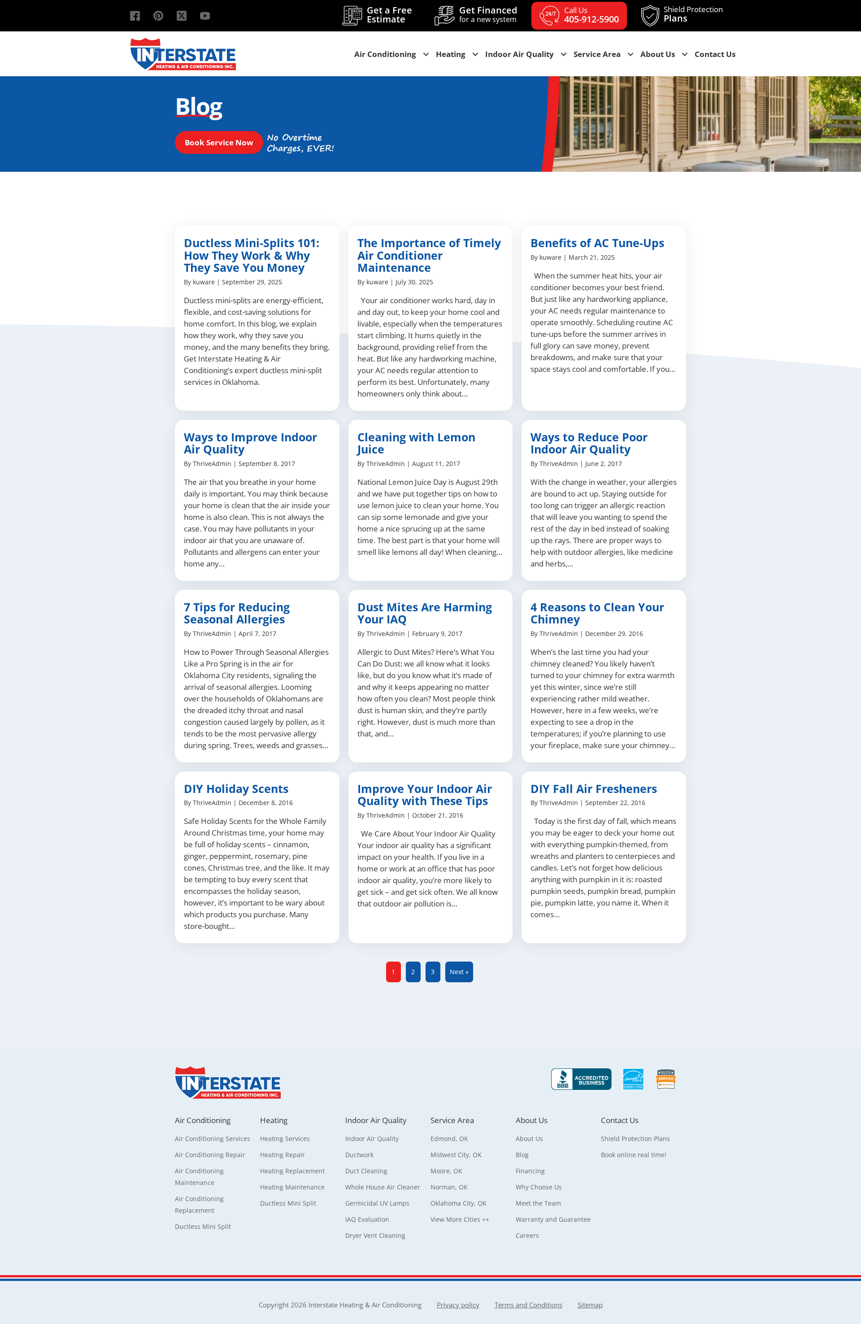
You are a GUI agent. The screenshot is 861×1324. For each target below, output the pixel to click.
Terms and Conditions (528, 1304)
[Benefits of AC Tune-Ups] (604, 318)
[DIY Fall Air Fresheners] (604, 857)
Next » (459, 971)
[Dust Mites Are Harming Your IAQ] (430, 676)
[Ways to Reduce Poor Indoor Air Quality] (604, 500)
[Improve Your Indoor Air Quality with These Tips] (430, 857)
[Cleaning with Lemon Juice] (430, 500)
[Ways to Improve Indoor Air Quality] (257, 500)
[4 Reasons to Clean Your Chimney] (604, 676)
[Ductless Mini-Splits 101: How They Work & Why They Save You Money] (257, 318)
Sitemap (590, 1304)
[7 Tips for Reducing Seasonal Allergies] (257, 676)
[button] (135, 16)
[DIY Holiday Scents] (257, 857)
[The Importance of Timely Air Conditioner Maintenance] (430, 318)
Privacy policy (458, 1304)
